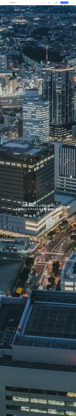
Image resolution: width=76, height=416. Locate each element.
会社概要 (56, 2)
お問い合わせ (64, 2)
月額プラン (50, 2)
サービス (42, 2)
